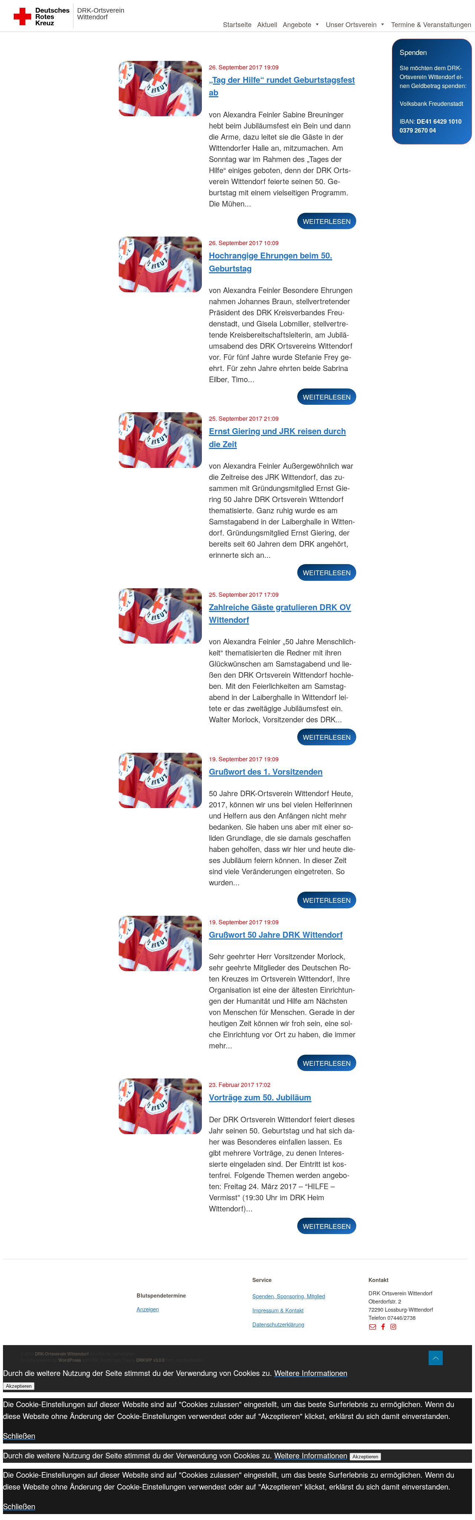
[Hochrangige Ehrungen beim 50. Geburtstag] (160, 267)
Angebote (297, 24)
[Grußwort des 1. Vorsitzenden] (160, 783)
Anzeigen (148, 1309)
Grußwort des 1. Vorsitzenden (265, 771)
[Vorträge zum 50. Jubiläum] (160, 1109)
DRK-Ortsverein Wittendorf (100, 13)
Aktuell (267, 24)
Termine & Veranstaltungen (431, 24)
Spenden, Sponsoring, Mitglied (288, 1296)
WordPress (69, 1360)
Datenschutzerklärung (278, 1324)
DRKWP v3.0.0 (150, 1360)
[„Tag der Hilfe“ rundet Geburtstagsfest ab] (160, 92)
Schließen (19, 1435)
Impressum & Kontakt (278, 1310)
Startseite (237, 24)
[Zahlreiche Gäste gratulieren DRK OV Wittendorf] (160, 619)
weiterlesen (327, 221)
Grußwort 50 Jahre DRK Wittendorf (276, 934)
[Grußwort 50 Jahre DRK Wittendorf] (160, 946)
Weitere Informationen (310, 1372)
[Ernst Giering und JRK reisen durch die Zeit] (160, 443)
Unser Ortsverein (351, 24)
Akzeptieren (19, 1386)
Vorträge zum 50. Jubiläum (260, 1097)
